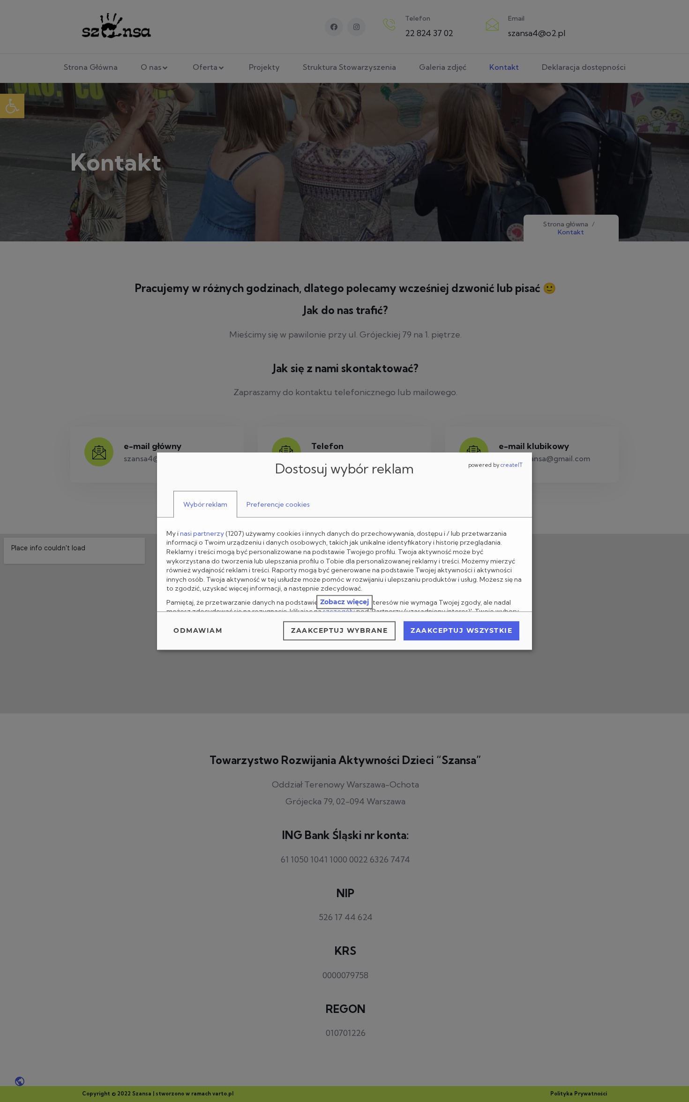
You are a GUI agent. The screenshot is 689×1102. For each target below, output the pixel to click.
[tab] (205, 504)
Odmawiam (197, 630)
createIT (512, 465)
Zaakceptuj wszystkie (461, 630)
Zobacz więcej (344, 602)
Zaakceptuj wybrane (339, 630)
